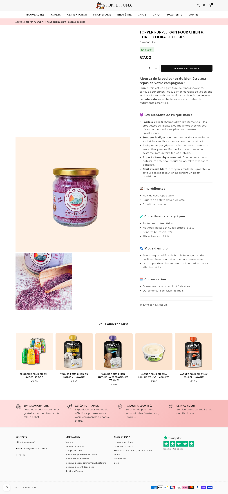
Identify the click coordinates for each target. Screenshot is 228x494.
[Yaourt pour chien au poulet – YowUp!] (193, 351)
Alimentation (77, 14)
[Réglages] (204, 5)
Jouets (56, 14)
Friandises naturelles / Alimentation (133, 450)
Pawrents (174, 14)
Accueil (19, 22)
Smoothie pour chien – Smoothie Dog (34, 375)
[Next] (215, 361)
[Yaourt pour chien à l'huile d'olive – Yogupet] (153, 351)
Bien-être (124, 14)
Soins (117, 454)
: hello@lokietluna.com (34, 448)
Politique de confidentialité (79, 467)
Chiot (157, 14)
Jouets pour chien (123, 442)
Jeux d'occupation (123, 446)
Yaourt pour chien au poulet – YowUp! (194, 375)
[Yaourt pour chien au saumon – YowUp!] (74, 351)
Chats (142, 14)
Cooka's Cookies (148, 42)
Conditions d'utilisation (77, 458)
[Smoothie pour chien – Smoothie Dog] (34, 351)
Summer (194, 14)
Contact (69, 442)
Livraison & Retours (155, 304)
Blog (116, 463)
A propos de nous (74, 450)
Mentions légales (74, 471)
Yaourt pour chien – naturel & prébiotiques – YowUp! (114, 377)
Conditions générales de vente (81, 454)
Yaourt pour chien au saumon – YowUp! (74, 375)
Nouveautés (35, 14)
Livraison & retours (74, 446)
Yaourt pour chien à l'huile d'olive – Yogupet (154, 375)
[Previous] (12, 361)
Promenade (102, 14)
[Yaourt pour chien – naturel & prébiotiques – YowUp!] (114, 351)
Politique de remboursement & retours (85, 463)
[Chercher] (198, 5)
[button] (209, 5)
